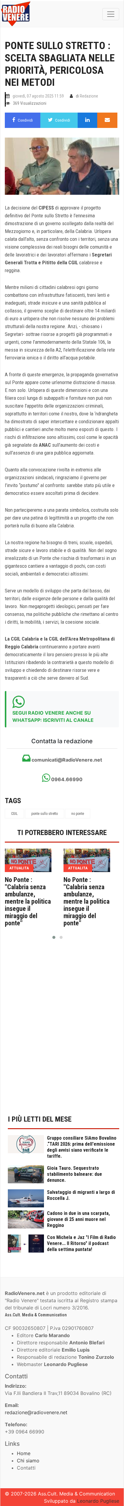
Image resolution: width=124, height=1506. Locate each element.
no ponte (77, 814)
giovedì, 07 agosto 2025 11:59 (38, 96)
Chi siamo (28, 1461)
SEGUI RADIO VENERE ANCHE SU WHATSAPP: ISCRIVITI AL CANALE (53, 716)
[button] (53, 937)
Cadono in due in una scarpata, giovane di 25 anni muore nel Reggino (78, 1219)
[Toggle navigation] (110, 14)
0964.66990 (66, 779)
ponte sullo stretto (44, 814)
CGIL (14, 814)
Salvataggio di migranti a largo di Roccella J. (81, 1195)
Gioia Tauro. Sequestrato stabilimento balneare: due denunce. (74, 1174)
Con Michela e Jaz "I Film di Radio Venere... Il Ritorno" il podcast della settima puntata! (81, 1243)
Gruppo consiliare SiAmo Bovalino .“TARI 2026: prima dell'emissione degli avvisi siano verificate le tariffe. (81, 1147)
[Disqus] (62, 1030)
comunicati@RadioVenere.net (66, 760)
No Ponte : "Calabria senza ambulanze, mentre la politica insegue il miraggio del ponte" (28, 901)
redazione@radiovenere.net (36, 1412)
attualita (19, 868)
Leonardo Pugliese (98, 1501)
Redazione (89, 96)
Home (23, 1453)
